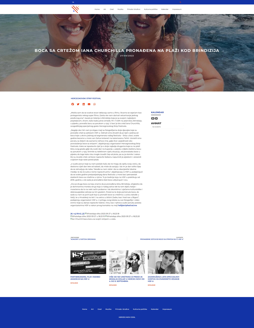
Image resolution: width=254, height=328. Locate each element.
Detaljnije (74, 283)
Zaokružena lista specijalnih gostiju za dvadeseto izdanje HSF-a (163, 279)
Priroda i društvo (133, 9)
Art (105, 9)
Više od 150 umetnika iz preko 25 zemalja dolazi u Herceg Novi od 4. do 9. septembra (126, 279)
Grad (112, 9)
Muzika (120, 9)
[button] (72, 104)
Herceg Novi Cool (127, 317)
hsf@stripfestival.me (127, 205)
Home (97, 9)
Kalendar (164, 9)
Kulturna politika (150, 9)
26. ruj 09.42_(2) (77, 214)
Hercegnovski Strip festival (86, 98)
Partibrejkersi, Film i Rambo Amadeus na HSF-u (85, 278)
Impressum (177, 9)
